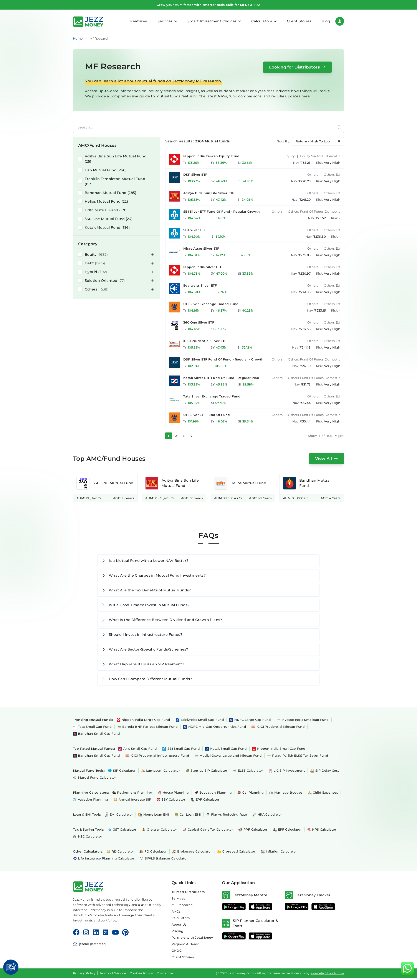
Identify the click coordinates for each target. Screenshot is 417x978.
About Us (179, 924)
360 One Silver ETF (198, 322)
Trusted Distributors (188, 892)
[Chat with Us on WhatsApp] (407, 968)
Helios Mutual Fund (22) (106, 201)
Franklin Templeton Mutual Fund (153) (115, 181)
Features (138, 21)
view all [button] (323, 458)
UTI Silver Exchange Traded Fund (210, 304)
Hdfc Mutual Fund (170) (106, 210)
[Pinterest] (125, 932)
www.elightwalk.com (327, 973)
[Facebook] (76, 932)
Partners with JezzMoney (192, 938)
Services (178, 898)
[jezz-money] (88, 21)
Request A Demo (186, 944)
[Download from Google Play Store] (234, 906)
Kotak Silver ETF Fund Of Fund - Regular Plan (221, 378)
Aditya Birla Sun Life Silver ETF (208, 193)
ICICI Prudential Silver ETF (205, 341)
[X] (105, 932)
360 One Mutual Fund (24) (109, 219)
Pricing (178, 931)
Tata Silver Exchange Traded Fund (212, 396)
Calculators (181, 918)
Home (78, 38)
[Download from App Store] (260, 906)
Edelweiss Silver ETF (200, 285)
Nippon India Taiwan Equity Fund (211, 156)
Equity (290, 156)
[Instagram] (86, 932)
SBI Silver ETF (194, 230)
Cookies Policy (141, 973)
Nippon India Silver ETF (202, 267)
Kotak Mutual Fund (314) (107, 227)
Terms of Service (112, 973)
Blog (326, 21)
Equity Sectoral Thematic (320, 156)
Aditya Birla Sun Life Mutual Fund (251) (116, 159)
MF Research (182, 905)
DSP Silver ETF (195, 175)
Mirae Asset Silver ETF (201, 248)
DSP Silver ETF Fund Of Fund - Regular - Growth (223, 359)
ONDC (177, 951)
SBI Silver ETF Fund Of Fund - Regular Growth (221, 212)
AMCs (176, 911)
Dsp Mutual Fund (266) (105, 170)
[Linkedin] (96, 932)
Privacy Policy (84, 973)
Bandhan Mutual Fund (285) (110, 193)
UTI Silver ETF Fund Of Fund (206, 415)
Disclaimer (165, 973)
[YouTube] (115, 932)
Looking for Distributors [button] (294, 67)
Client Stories (299, 21)
